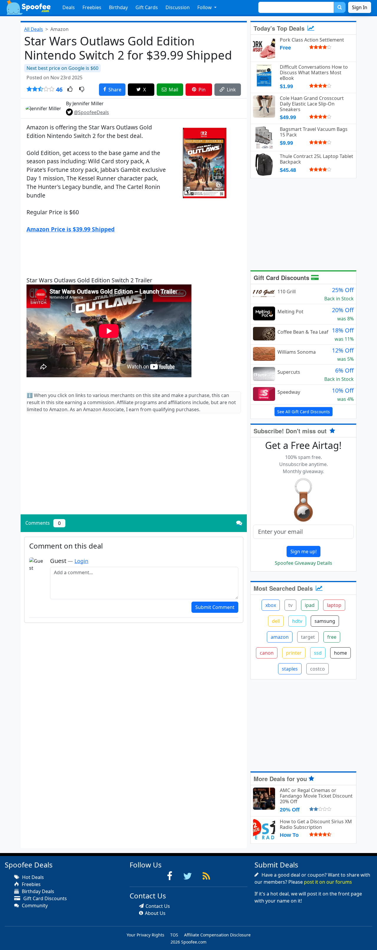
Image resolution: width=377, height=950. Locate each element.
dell (276, 621)
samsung (325, 621)
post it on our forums (328, 882)
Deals (68, 7)
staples (290, 669)
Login (81, 560)
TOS (174, 935)
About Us (155, 913)
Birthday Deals (37, 891)
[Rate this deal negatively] (82, 89)
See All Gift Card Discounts (303, 411)
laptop (334, 605)
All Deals (33, 29)
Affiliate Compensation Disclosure (217, 935)
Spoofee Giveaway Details (303, 563)
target (308, 637)
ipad (310, 605)
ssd (318, 653)
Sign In (359, 7)
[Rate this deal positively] (70, 89)
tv (290, 605)
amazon (280, 637)
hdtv (297, 621)
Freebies (91, 7)
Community (34, 905)
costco (317, 669)
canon (267, 653)
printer (294, 653)
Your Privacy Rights (145, 935)
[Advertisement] (133, 468)
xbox (270, 605)
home (340, 653)
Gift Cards (146, 7)
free (331, 637)
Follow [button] (205, 7)
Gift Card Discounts (282, 277)
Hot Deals (32, 877)
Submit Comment (214, 607)
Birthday (118, 7)
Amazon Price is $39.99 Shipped (71, 229)
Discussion (178, 7)
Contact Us (157, 906)
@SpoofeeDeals (91, 112)
